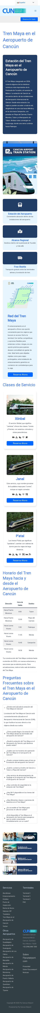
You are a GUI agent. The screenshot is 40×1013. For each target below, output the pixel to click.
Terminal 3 (26, 896)
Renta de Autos (8, 908)
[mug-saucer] (26, 437)
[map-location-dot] (20, 231)
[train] (20, 205)
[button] (29, 19)
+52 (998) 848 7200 (30, 947)
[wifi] (23, 437)
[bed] (26, 554)
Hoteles (5, 899)
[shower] (30, 554)
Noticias (26, 972)
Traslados (6, 914)
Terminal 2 (26, 893)
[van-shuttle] (20, 258)
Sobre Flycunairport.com (29, 957)
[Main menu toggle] (35, 10)
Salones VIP (7, 911)
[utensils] (26, 494)
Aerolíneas (7, 893)
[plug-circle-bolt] (20, 437)
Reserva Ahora (20, 374)
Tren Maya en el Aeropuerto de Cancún (8, 920)
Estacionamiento (9, 896)
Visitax (5, 926)
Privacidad (26, 966)
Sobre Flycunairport (30, 969)
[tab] (20, 716)
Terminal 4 (26, 899)
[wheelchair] (16, 437)
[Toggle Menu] (33, 2)
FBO (24, 902)
